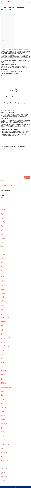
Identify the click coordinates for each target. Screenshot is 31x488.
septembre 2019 (3, 267)
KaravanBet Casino (3, 391)
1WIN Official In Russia (4, 285)
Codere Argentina (3, 374)
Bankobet (2, 329)
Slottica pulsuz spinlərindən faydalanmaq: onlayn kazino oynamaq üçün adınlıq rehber (13, 182)
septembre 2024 (3, 210)
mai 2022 (2, 246)
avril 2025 (2, 201)
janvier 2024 (2, 221)
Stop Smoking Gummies (4, 460)
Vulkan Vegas (3, 472)
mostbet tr (2, 420)
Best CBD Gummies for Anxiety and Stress (7, 337)
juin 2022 (2, 245)
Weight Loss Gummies (4, 476)
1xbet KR (2, 304)
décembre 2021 (3, 253)
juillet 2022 (2, 243)
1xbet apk (2, 290)
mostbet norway (3, 415)
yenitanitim (2, 477)
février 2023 (2, 234)
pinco (1, 440)
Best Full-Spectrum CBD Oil (5, 346)
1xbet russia (2, 305)
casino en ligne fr (3, 359)
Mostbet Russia (3, 419)
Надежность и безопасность (7, 45)
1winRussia (2, 289)
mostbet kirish (3, 414)
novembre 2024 (3, 208)
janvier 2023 (2, 235)
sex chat (2, 455)
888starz (2, 314)
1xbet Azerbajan (3, 293)
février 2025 (2, 204)
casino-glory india (3, 365)
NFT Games (2, 428)
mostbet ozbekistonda (4, 416)
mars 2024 (2, 218)
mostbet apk (2, 403)
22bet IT (2, 310)
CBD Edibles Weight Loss (4, 367)
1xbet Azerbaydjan (3, 294)
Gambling (2, 386)
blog (1, 351)
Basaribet (2, 330)
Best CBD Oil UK (3, 342)
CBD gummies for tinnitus (4, 371)
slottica (2, 457)
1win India (2, 284)
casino (1, 358)
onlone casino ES (3, 432)
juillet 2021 (2, 259)
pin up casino (2, 436)
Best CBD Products (3, 343)
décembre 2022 (3, 237)
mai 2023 (2, 230)
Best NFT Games (3, 347)
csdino (1, 378)
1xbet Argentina (3, 292)
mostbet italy (3, 412)
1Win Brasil (2, 280)
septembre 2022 (3, 241)
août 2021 (2, 258)
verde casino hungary (4, 468)
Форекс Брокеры (3, 481)
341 (1, 313)
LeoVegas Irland (3, 396)
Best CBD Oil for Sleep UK (4, 341)
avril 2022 (2, 247)
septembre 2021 (3, 257)
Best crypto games (3, 345)
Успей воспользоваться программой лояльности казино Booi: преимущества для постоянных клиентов (15, 188)
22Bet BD (2, 309)
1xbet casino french (3, 298)
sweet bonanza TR (3, 463)
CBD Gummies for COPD (4, 370)
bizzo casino (2, 350)
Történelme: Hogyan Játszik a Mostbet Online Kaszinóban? (9, 185)
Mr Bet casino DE (3, 424)
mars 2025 (2, 202)
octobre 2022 (3, 239)
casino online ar (3, 362)
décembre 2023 (3, 222)
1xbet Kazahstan (3, 301)
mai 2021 (2, 262)
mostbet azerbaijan (3, 406)
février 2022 (2, 250)
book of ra (2, 355)
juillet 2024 (2, 213)
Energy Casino (3, 382)
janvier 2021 (2, 263)
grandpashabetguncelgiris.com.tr (6, 387)
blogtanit (2, 354)
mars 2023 (2, 233)
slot (1, 456)
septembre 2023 (3, 225)
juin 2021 (2, 261)
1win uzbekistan (3, 288)
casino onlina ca (3, 361)
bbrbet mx (2, 333)
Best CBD (2, 334)
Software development (4, 459)
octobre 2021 (2, 255)
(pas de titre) (3, 184)
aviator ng (2, 326)
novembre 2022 (3, 238)
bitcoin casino (3, 349)
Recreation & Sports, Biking (5, 451)
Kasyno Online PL (3, 392)
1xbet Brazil (2, 297)
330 (1, 312)
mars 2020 (2, 266)
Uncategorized (3, 467)
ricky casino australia (4, 452)
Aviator (2, 318)
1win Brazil (2, 281)
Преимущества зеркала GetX (7, 34)
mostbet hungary (3, 408)
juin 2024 (2, 214)
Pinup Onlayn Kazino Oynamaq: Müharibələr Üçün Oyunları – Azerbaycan (11, 186)
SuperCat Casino (3, 461)
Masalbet (2, 400)
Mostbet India (3, 411)
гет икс (8, 55)
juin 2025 (2, 198)
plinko (1, 445)
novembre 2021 (3, 254)
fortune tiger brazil (3, 383)
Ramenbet (2, 449)
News (1, 427)
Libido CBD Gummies (4, 398)
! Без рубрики (2, 276)
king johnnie (2, 394)
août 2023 (2, 226)
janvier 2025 (2, 205)
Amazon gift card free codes (5, 317)
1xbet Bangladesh (3, 296)
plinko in (2, 447)
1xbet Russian (2, 306)
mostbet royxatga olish (4, 418)
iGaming (2, 390)
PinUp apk (2, 441)
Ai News (2, 316)
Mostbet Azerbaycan (4, 407)
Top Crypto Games (3, 464)
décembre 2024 (3, 206)
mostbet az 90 (3, 404)
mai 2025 (2, 200)
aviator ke (2, 325)
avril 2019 (2, 271)
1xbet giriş (2, 300)
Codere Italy (2, 375)
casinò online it (3, 363)
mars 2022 (2, 249)
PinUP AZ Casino (3, 443)
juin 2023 (2, 229)
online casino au (3, 431)
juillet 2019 (2, 270)
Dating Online (3, 379)
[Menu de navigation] (29, 2)
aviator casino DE (3, 321)
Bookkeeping (2, 357)
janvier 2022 (2, 251)
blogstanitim (2, 353)
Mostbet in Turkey (3, 410)
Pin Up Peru (2, 439)
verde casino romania (4, 469)
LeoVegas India (3, 395)
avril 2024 (2, 217)
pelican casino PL (3, 435)
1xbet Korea (2, 302)
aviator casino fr (3, 322)
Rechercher (2, 175)
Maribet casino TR (3, 399)
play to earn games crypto (5, 444)
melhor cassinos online (4, 402)
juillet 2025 (2, 197)
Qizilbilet (2, 448)
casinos (2, 366)
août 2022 (2, 242)
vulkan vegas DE (3, 473)
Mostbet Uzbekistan (4, 423)
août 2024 (2, 212)
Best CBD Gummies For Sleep (5, 338)
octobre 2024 (3, 209)
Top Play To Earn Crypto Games (5, 465)
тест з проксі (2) (3, 480)
